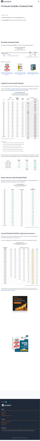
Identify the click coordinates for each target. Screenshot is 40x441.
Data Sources (4, 424)
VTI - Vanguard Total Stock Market (12, 55)
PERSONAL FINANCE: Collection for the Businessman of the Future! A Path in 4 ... (33, 73)
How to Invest (4, 423)
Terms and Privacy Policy (6, 415)
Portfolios (3, 413)
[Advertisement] (20, 11)
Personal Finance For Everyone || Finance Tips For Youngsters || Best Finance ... (20, 73)
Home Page (4, 411)
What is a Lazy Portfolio (6, 421)
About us (3, 414)
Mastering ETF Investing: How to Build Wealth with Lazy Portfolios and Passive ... (7, 73)
